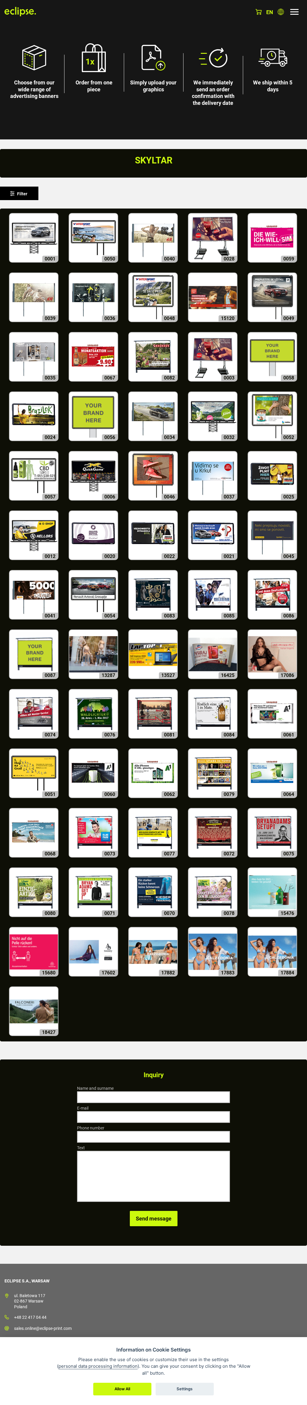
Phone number (90, 1128)
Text (81, 1148)
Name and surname (95, 1088)
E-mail (82, 1108)
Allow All (122, 1388)
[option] (153, 69)
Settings (184, 1388)
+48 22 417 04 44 (30, 1317)
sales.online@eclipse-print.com (43, 1328)
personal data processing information (98, 1366)
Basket (258, 12)
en (269, 12)
